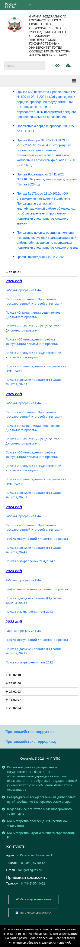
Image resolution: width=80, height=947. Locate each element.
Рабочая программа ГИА (23, 290)
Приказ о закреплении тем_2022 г (30, 662)
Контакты (16, 846)
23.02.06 (15, 683)
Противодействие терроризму (31, 741)
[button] (33, 899)
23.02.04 (15, 708)
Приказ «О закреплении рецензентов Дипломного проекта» (33, 314)
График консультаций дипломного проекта (37, 539)
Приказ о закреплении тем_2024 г (30, 561)
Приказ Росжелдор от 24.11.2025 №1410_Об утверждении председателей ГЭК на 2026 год (47, 179)
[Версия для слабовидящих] (57, 65)
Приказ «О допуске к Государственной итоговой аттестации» (33, 355)
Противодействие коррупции (30, 731)
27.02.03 (15, 691)
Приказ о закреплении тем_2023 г (30, 612)
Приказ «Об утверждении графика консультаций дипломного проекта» (32, 341)
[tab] (40, 272)
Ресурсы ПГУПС (11, 5)
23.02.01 (15, 272)
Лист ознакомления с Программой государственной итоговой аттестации (34, 301)
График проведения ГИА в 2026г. (40, 257)
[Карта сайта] (68, 65)
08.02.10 (15, 675)
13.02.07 (15, 700)
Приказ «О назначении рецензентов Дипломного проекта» (32, 328)
